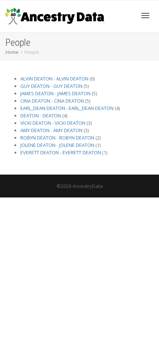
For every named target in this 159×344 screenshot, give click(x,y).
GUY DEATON (35, 86)
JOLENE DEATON (37, 145)
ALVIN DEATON (36, 78)
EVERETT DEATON (39, 152)
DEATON (29, 115)
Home (12, 52)
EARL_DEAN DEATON (42, 108)
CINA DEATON (35, 100)
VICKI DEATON (35, 123)
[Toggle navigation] (145, 15)
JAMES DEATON (37, 93)
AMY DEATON (35, 130)
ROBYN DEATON (37, 137)
